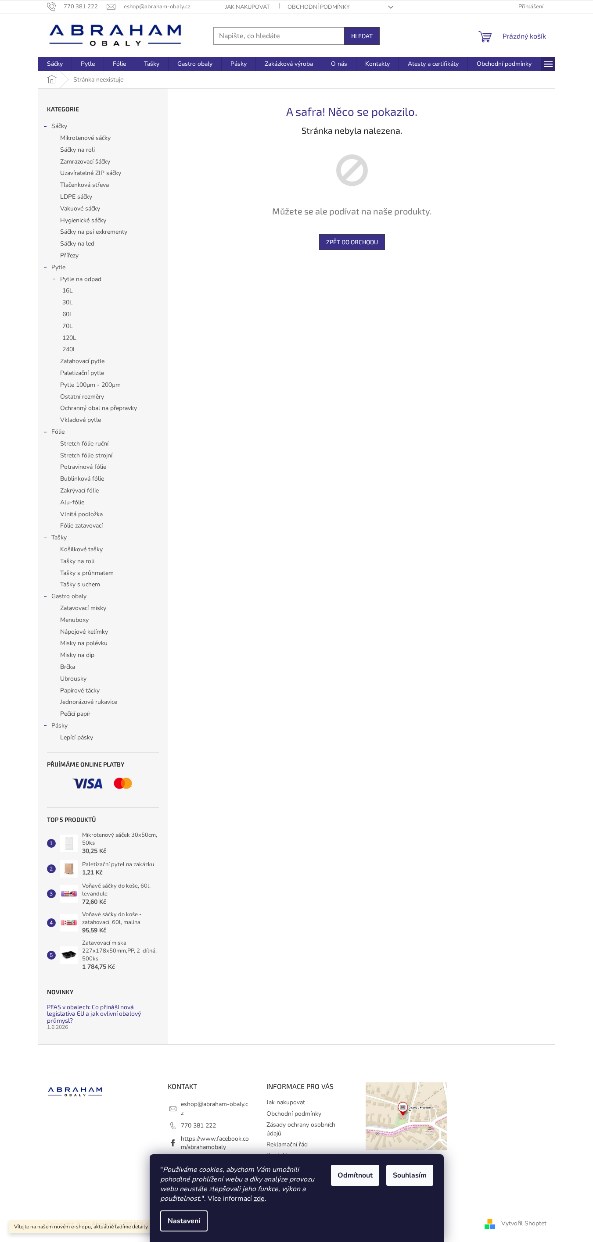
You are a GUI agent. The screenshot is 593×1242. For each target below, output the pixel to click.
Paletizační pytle (82, 373)
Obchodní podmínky (319, 7)
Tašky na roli (77, 561)
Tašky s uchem (80, 584)
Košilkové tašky (81, 549)
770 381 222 (198, 1125)
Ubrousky (73, 679)
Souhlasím (410, 1175)
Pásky (59, 725)
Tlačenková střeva (84, 185)
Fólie (58, 432)
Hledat (362, 35)
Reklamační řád (287, 1144)
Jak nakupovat (247, 7)
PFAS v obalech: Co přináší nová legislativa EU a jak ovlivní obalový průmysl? (94, 1013)
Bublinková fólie (82, 479)
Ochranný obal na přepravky (98, 408)
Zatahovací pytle (82, 361)
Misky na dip (77, 655)
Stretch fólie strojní (86, 455)
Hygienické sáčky (83, 220)
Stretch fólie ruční (84, 443)
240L (69, 349)
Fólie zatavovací (81, 525)
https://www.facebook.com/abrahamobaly (215, 1143)
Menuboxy (74, 620)
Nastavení (184, 1221)
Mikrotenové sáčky (85, 138)
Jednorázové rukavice (88, 702)
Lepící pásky (76, 737)
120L (69, 338)
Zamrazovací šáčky (85, 161)
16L (67, 290)
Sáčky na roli (77, 150)
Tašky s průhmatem (87, 573)
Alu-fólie (72, 502)
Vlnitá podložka (81, 514)
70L (67, 326)
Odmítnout (355, 1175)
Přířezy (69, 255)
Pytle (58, 267)
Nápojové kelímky (84, 632)
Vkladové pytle (80, 420)
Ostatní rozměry (82, 397)
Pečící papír (75, 714)
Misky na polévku (84, 643)
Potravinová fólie (83, 467)
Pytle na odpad (80, 279)
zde (259, 1198)
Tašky (59, 537)
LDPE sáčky (76, 197)
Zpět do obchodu (352, 242)
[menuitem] (55, 64)
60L (67, 314)
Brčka (67, 667)
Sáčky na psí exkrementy (93, 232)
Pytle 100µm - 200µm (90, 385)
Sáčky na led (77, 243)
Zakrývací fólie (79, 490)
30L (67, 302)
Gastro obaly (68, 596)
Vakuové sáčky (80, 208)
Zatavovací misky (83, 608)
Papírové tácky (80, 690)
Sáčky (59, 126)
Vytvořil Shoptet (523, 1224)
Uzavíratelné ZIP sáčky (90, 173)
